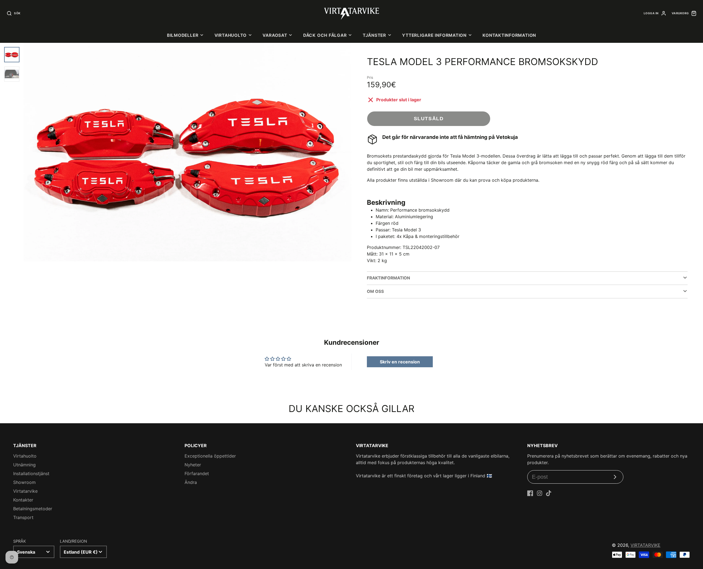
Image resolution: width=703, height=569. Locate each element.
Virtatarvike (25, 491)
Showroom (24, 482)
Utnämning (24, 464)
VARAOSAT (275, 35)
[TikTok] (549, 493)
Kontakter (23, 500)
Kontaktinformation (509, 35)
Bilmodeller (182, 35)
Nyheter (193, 464)
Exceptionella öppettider (210, 456)
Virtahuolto (230, 35)
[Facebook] (530, 493)
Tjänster (374, 35)
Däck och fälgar (325, 35)
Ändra (191, 482)
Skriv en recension (400, 362)
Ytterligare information (434, 35)
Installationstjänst (31, 473)
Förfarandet (197, 473)
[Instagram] (540, 493)
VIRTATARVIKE (645, 545)
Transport (23, 517)
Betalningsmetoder (32, 508)
